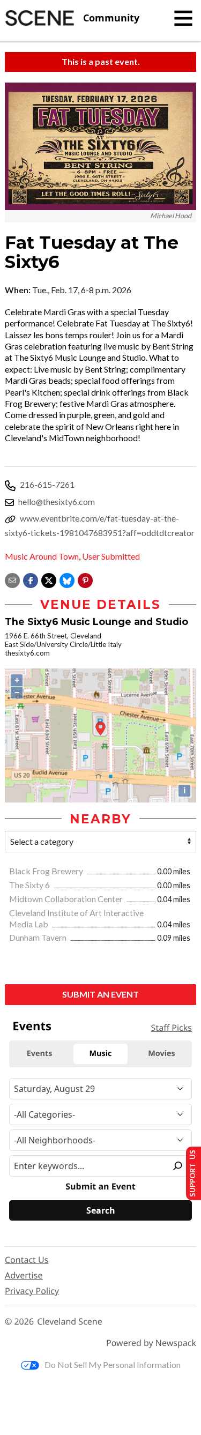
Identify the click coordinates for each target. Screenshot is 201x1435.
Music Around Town (42, 556)
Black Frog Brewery (47, 871)
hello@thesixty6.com (56, 501)
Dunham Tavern (38, 937)
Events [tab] (40, 1054)
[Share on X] (48, 579)
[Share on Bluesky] (67, 579)
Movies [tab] (161, 1054)
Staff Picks (171, 1028)
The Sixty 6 (30, 885)
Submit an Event (100, 994)
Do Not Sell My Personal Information (112, 1364)
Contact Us (26, 1260)
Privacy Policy (32, 1291)
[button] (85, 579)
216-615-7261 (47, 484)
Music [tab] (101, 1054)
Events (31, 1026)
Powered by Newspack (151, 1343)
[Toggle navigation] (183, 18)
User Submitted (111, 556)
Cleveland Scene (69, 1321)
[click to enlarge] (100, 146)
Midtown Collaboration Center (66, 899)
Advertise (23, 1275)
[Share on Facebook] (30, 579)
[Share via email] (12, 579)
